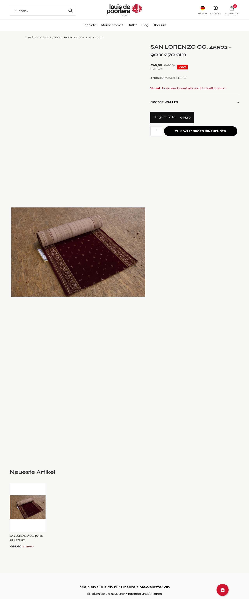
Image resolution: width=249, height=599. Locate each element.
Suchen (70, 11)
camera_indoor (222, 590)
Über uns (159, 25)
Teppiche (90, 25)
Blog (144, 25)
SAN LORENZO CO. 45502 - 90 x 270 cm (27, 538)
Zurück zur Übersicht (38, 37)
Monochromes (112, 25)
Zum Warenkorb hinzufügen (200, 131)
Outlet (132, 25)
